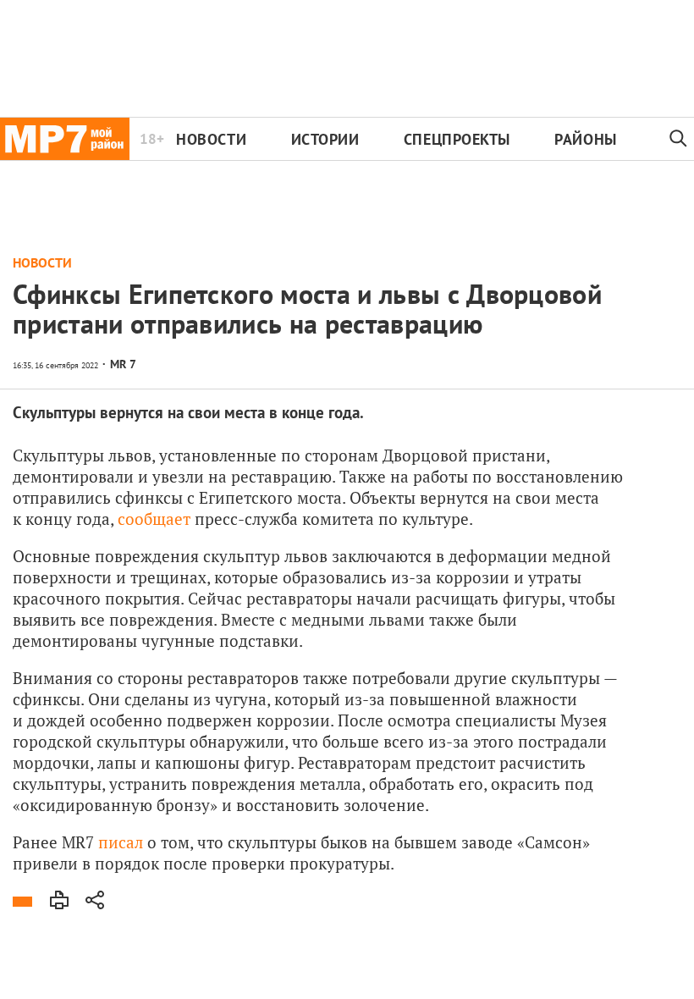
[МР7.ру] (64, 139)
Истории (325, 139)
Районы (585, 139)
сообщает (154, 518)
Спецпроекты (457, 139)
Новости (211, 139)
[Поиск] (678, 139)
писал (120, 842)
